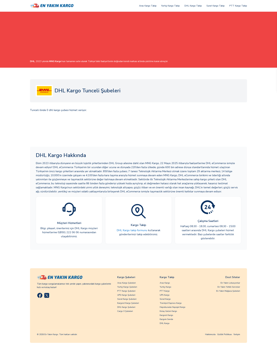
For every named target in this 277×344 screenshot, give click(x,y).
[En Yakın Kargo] (51, 6)
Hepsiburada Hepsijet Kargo (172, 307)
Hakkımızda (210, 334)
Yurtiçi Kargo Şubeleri (127, 287)
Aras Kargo (165, 283)
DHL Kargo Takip (193, 5)
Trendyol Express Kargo (171, 303)
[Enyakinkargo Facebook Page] (40, 295)
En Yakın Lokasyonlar (230, 283)
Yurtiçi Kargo (165, 287)
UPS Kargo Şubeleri (126, 295)
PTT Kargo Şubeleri (126, 291)
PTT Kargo (165, 291)
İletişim (237, 334)
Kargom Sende (166, 319)
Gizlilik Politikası (224, 334)
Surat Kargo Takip (215, 5)
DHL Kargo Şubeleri (126, 307)
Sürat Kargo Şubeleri (126, 299)
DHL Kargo (165, 323)
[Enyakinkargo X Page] (47, 295)
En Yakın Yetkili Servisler (229, 287)
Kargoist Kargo (166, 315)
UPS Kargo (165, 295)
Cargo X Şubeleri (125, 311)
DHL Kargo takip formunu (132, 230)
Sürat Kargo (165, 299)
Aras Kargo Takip (148, 5)
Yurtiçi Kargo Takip (170, 5)
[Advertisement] (138, 38)
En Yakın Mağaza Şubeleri (228, 291)
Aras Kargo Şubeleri (126, 283)
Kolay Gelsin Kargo (168, 311)
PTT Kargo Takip (238, 5)
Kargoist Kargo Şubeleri (128, 303)
